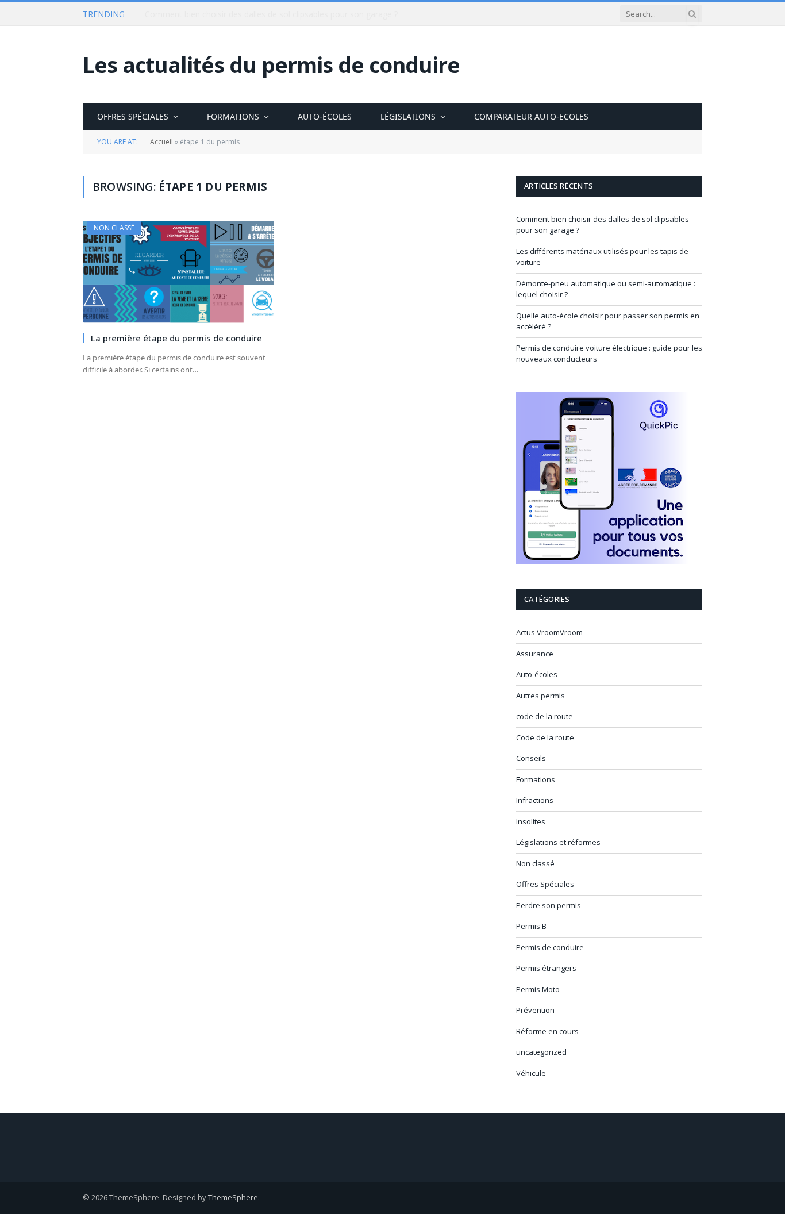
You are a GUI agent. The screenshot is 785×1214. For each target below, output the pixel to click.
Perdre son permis (548, 905)
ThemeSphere (233, 1197)
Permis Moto (538, 989)
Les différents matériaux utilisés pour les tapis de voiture (250, 14)
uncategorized (541, 1052)
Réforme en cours (547, 1031)
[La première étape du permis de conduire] (178, 271)
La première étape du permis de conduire (176, 338)
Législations (408, 116)
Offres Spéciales (132, 116)
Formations (233, 116)
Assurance (534, 653)
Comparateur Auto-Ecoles (531, 116)
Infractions (534, 800)
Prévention (535, 1010)
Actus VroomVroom (549, 632)
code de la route (544, 716)
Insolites (530, 821)
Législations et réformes (558, 842)
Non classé (114, 228)
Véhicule (531, 1073)
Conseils (531, 758)
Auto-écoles (325, 116)
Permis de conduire (550, 947)
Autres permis (540, 695)
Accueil (161, 142)
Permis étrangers (546, 968)
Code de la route (545, 737)
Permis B (531, 926)
